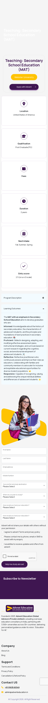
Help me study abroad (14, 564)
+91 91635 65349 (12, 687)
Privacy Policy (7, 671)
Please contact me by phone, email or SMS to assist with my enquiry (23, 538)
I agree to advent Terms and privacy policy (22, 532)
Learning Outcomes (12, 308)
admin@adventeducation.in (16, 692)
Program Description (13, 298)
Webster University (24, 77)
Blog (3, 655)
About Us (5, 650)
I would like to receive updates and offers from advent (23, 545)
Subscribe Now (31, 588)
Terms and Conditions (10, 666)
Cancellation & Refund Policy (13, 675)
